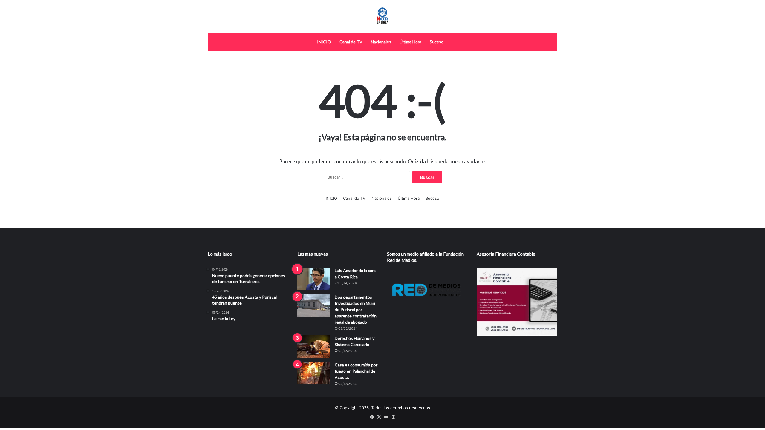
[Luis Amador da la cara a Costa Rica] (313, 279)
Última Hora (410, 41)
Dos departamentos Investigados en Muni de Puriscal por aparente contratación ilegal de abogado (356, 309)
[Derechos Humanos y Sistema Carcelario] (313, 346)
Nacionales (381, 41)
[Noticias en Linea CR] (382, 16)
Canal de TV (350, 41)
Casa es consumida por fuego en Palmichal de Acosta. (356, 371)
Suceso (436, 41)
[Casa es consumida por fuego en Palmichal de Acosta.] (313, 373)
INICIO (324, 41)
